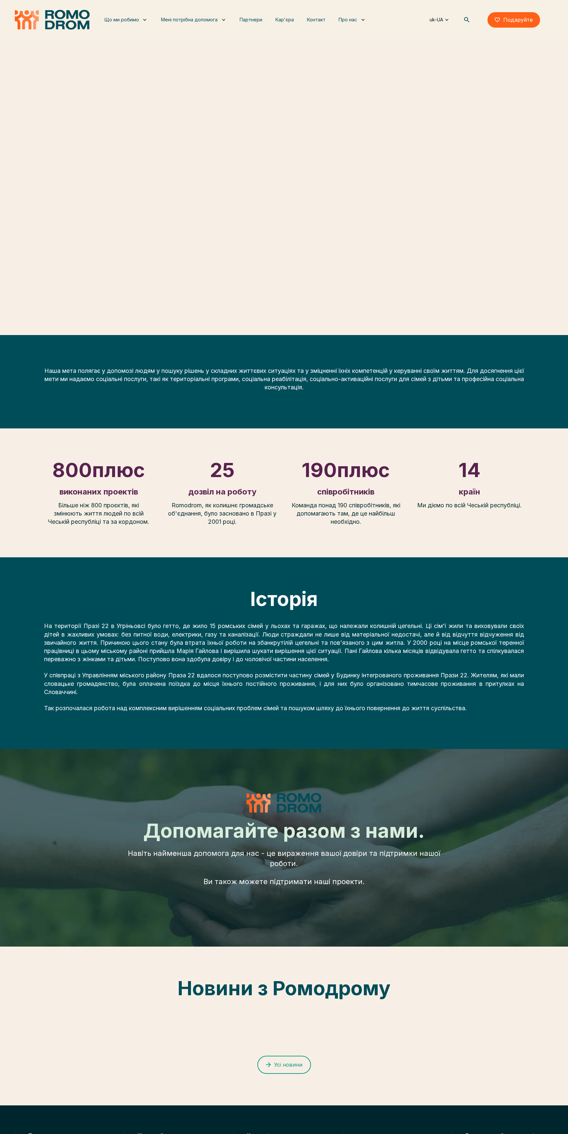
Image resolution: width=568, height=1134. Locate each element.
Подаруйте (518, 24)
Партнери (280, 24)
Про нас (385, 24)
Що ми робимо (119, 24)
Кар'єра (318, 24)
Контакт (355, 24)
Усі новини (288, 1064)
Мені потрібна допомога (194, 24)
